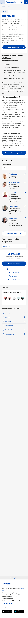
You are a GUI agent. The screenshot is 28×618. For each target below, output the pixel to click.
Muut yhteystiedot (7, 603)
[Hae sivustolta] (21, 2)
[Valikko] (26, 2)
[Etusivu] (11, 2)
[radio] (5, 298)
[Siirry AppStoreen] (7, 611)
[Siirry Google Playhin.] (19, 611)
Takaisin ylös (13, 578)
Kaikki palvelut (6, 6)
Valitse (5, 168)
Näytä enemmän (12, 233)
